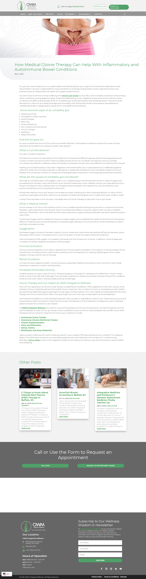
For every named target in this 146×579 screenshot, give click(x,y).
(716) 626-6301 (78, 6)
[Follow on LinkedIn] (116, 569)
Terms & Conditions (111, 577)
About (23, 14)
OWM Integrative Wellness (34, 308)
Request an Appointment (114, 7)
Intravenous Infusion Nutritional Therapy (39, 320)
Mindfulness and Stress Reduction (36, 330)
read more (25, 428)
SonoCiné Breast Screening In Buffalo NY (72, 393)
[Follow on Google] (111, 569)
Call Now (45, 466)
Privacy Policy (97, 577)
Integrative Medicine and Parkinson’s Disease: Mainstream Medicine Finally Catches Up (108, 397)
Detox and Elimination (31, 325)
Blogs (60, 14)
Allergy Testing (28, 328)
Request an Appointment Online (100, 466)
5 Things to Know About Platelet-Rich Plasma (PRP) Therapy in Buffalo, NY (34, 396)
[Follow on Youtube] (121, 569)
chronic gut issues (70, 96)
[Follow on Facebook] (102, 569)
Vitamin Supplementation (33, 322)
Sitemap (123, 577)
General (25, 405)
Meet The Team (34, 14)
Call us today (34, 340)
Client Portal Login (100, 6)
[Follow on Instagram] (106, 569)
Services (49, 14)
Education (37, 403)
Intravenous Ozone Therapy (34, 317)
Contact (98, 14)
